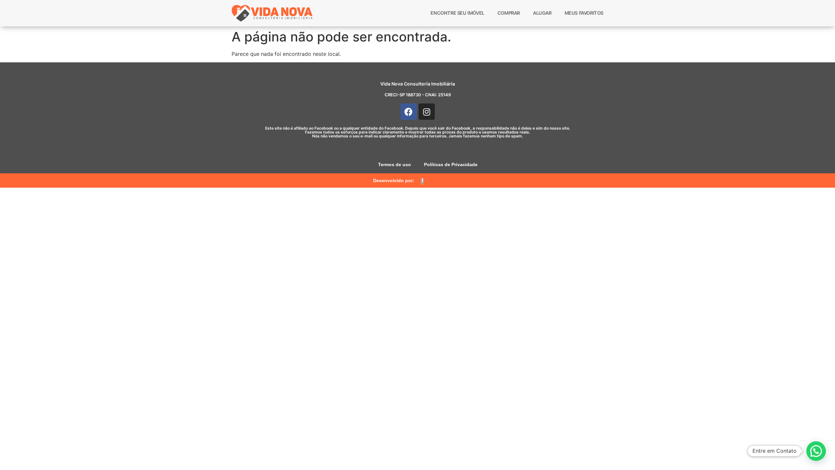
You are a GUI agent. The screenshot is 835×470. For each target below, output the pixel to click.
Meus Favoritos (584, 13)
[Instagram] (426, 111)
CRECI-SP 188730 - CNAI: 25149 (418, 94)
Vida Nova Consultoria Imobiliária (417, 83)
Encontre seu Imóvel (457, 13)
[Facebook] (409, 111)
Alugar (542, 13)
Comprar (508, 13)
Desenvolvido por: (393, 180)
